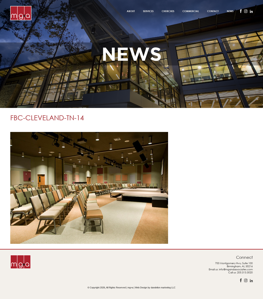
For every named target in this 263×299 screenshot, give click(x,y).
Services (148, 11)
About (131, 11)
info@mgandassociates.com (236, 269)
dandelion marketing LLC (163, 287)
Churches (168, 11)
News (230, 11)
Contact (213, 11)
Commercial (190, 11)
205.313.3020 (245, 272)
